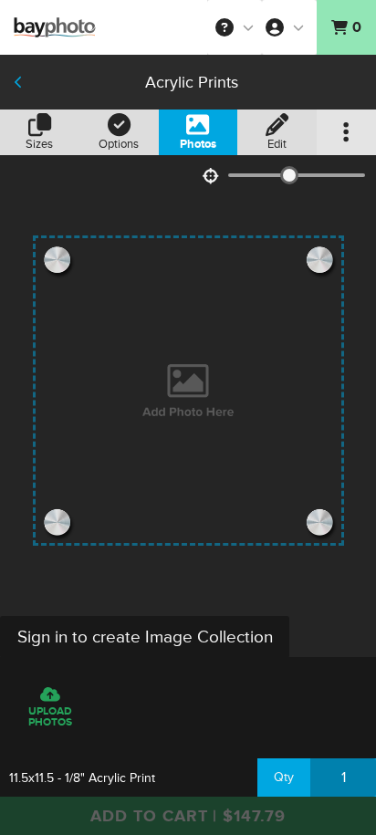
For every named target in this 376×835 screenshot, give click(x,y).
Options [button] (119, 144)
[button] (234, 27)
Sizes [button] (39, 144)
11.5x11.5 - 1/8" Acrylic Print (82, 778)
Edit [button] (277, 144)
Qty (284, 777)
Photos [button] (198, 144)
